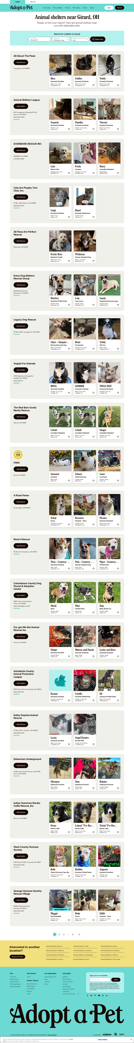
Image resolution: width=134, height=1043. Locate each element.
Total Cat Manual (15, 986)
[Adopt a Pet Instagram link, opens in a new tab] (103, 995)
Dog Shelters (31, 986)
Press (46, 984)
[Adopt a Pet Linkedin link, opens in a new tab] (106, 995)
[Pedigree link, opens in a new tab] (115, 1034)
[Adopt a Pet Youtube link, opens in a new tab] (99, 995)
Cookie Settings (52, 1035)
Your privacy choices (69, 994)
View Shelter (21, 106)
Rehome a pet (14, 979)
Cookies (65, 984)
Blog (46, 979)
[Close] (131, 1040)
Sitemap (65, 977)
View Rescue (20, 62)
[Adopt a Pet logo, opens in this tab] (67, 1017)
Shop (92, 8)
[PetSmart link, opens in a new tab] (107, 1034)
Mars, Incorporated (68, 989)
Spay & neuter (14, 981)
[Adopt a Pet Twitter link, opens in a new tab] (92, 995)
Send (116, 979)
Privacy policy (67, 979)
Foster (85, 8)
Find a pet (13, 977)
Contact (47, 981)
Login (109, 7)
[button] (61, 39)
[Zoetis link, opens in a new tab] (121, 1034)
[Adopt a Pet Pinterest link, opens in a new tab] (96, 995)
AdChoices (66, 991)
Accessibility (66, 986)
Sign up (119, 7)
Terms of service (68, 981)
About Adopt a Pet (50, 977)
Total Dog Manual (15, 984)
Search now (99, 39)
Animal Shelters (32, 984)
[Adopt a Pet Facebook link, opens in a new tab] (88, 995)
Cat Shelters (30, 988)
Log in (29, 993)
